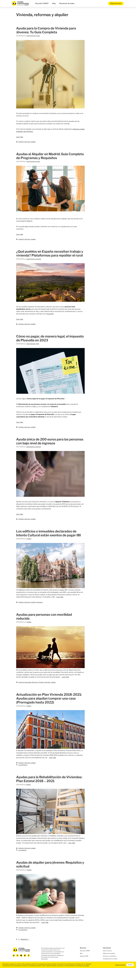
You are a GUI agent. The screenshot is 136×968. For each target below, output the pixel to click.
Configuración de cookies (110, 958)
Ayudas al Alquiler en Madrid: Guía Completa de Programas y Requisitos (50, 156)
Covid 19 (50, 314)
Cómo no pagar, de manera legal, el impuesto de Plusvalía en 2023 (50, 338)
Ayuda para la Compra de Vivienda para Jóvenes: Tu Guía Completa (46, 30)
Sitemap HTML (84, 956)
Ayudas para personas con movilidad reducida (44, 616)
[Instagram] (17, 955)
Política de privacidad (109, 953)
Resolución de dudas (66, 3)
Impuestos (39, 602)
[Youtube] (21, 955)
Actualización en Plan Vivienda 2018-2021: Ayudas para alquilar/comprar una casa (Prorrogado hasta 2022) (49, 698)
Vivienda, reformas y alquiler (27, 142)
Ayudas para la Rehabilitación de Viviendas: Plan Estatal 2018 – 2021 (49, 779)
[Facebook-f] (28, 955)
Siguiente (25, 939)
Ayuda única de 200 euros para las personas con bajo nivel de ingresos (49, 441)
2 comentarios (22, 765)
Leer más (19, 137)
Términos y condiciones (109, 956)
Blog (54, 3)
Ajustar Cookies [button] (120, 965)
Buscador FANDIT (42, 3)
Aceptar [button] (130, 965)
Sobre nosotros (107, 950)
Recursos (35, 682)
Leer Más (86, 966)
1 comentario (22, 850)
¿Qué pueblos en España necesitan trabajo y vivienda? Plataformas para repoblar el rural (49, 253)
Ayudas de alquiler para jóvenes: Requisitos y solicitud (50, 864)
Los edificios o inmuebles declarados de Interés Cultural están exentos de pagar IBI (48, 533)
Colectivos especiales (25, 682)
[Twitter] (25, 955)
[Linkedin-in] (13, 955)
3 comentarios (22, 930)
